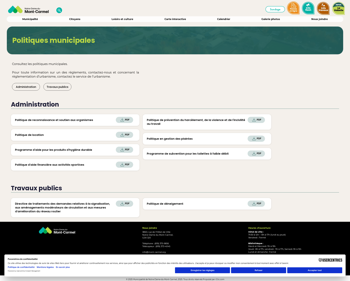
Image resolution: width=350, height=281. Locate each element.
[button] (59, 10)
